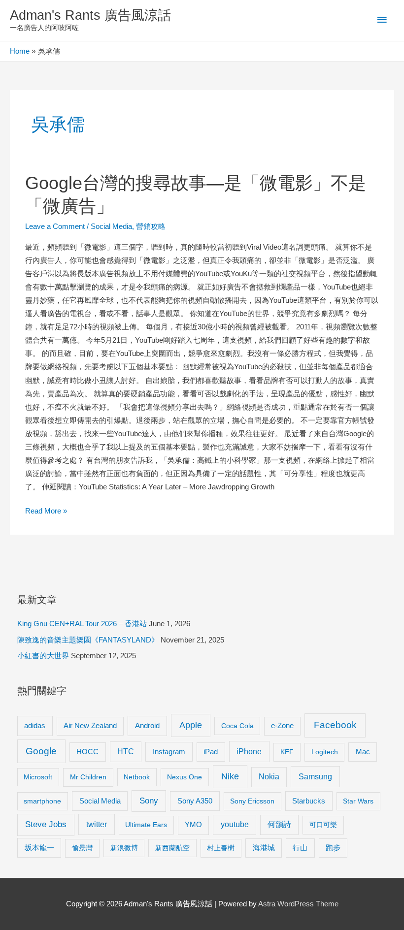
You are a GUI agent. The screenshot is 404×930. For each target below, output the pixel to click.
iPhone (249, 751)
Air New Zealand (90, 726)
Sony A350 (194, 801)
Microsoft (38, 777)
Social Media (111, 226)
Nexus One (184, 777)
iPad (210, 751)
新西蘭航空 (172, 848)
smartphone (42, 801)
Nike (230, 776)
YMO (193, 825)
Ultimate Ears (146, 825)
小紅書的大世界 (43, 656)
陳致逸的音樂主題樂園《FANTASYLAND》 (88, 640)
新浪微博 (124, 848)
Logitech (324, 752)
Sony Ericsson (252, 801)
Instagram (169, 751)
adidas (34, 725)
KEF (287, 752)
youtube (235, 824)
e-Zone (282, 726)
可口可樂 (323, 825)
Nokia (269, 776)
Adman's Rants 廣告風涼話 (90, 15)
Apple (190, 725)
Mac (363, 752)
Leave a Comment (55, 226)
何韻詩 (279, 824)
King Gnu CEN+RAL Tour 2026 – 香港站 (82, 624)
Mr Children (88, 777)
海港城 (264, 848)
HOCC (87, 752)
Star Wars (358, 801)
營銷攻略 (151, 226)
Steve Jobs (46, 824)
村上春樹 (221, 848)
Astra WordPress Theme (298, 904)
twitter (96, 824)
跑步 (333, 848)
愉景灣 (82, 848)
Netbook (137, 777)
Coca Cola (237, 726)
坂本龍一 (39, 847)
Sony (148, 800)
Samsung (315, 776)
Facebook (335, 725)
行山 (300, 848)
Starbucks (308, 801)
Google (41, 751)
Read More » (46, 512)
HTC (125, 751)
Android (147, 725)
